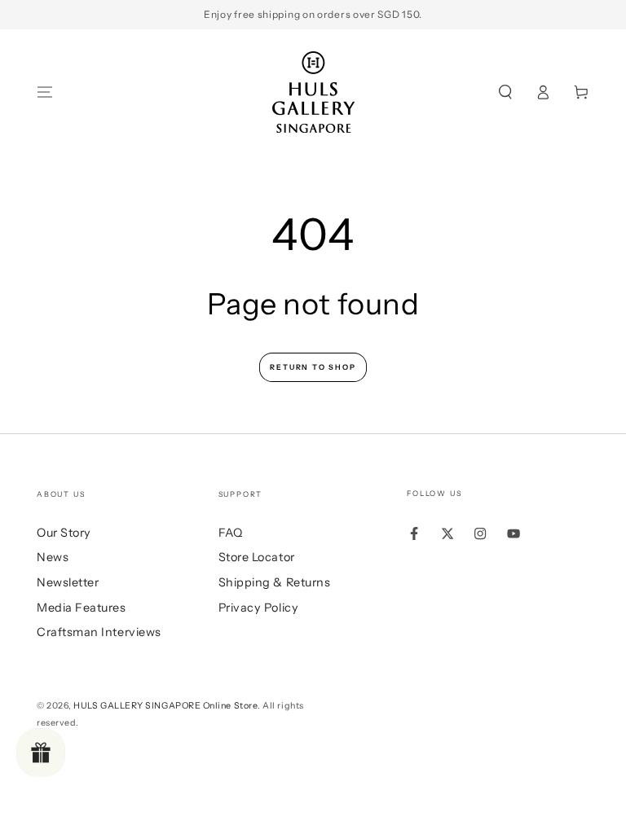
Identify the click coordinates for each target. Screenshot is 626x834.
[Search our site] (505, 92)
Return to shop (312, 366)
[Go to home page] (313, 92)
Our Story (64, 532)
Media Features (81, 607)
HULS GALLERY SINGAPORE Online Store (165, 705)
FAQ (230, 532)
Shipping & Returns (274, 582)
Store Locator (256, 557)
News (52, 557)
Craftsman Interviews (99, 632)
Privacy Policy (258, 607)
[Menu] (45, 92)
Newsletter (68, 582)
